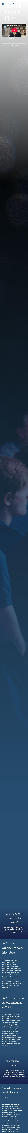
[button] (24, 2)
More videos (14, 45)
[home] (7, 3)
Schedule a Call (14, 38)
